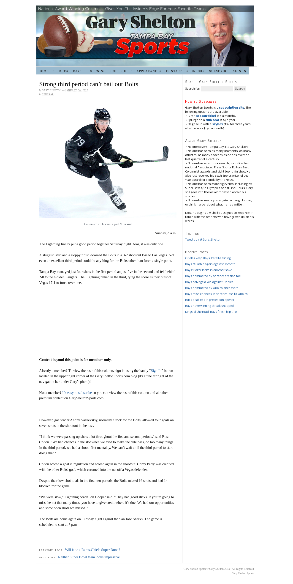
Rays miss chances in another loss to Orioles (216, 294)
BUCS (63, 71)
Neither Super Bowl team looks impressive (89, 557)
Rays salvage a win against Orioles (209, 282)
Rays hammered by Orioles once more (211, 288)
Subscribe (218, 71)
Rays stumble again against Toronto (210, 264)
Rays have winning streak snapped (209, 305)
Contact (174, 71)
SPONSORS (196, 71)
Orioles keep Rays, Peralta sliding (208, 258)
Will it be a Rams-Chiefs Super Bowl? (92, 550)
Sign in (240, 71)
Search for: (192, 88)
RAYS (77, 71)
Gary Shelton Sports (243, 573)
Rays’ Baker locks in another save (208, 270)
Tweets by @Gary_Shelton (203, 239)
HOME (44, 71)
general (48, 94)
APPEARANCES (149, 71)
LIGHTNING (96, 71)
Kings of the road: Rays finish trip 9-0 (211, 311)
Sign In (156, 371)
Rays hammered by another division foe (213, 276)
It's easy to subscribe (77, 393)
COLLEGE (118, 71)
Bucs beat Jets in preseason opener (209, 300)
